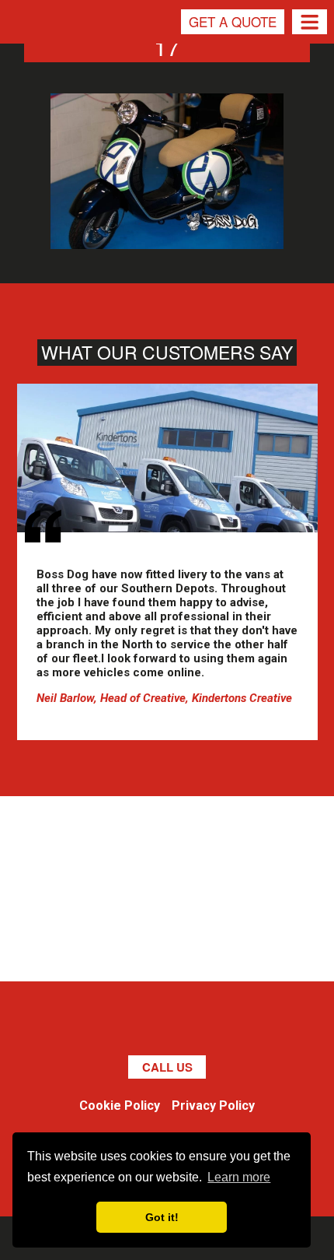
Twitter (115, 1024)
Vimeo (185, 1024)
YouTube (219, 1024)
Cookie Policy (119, 1105)
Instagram (150, 1024)
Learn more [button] (238, 1177)
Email (254, 1024)
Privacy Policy (213, 1105)
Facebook (80, 1024)
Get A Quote (233, 21)
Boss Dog (34, 50)
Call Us (167, 1067)
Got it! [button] (162, 1217)
